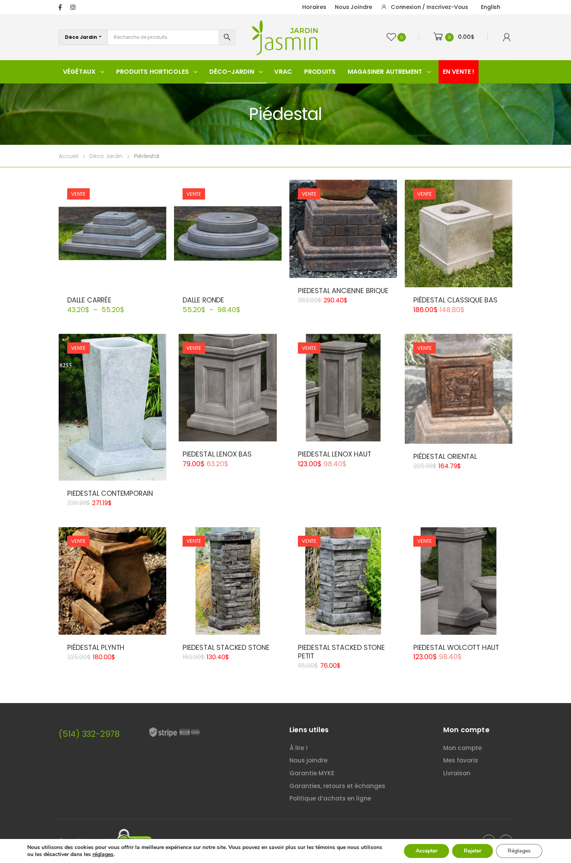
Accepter (426, 850)
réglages (102, 854)
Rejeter (472, 850)
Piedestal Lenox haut (334, 454)
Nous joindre (353, 7)
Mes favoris (460, 760)
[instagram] (72, 7)
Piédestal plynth (95, 647)
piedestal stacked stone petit (341, 652)
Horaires (314, 7)
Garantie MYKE (311, 773)
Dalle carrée (89, 300)
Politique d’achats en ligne (330, 798)
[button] (343, 269)
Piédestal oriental (445, 456)
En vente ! (459, 71)
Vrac (283, 71)
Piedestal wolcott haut (456, 647)
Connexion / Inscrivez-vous (429, 7)
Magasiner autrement (385, 71)
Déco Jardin (106, 156)
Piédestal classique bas (455, 300)
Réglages (519, 850)
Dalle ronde (203, 300)
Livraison (456, 773)
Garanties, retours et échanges (337, 786)
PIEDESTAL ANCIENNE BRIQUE (343, 290)
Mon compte (462, 748)
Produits (320, 71)
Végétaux (79, 71)
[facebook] (60, 7)
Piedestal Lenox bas (217, 454)
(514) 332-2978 (89, 734)
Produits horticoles (152, 71)
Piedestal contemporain (110, 493)
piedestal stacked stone (226, 647)
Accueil (68, 156)
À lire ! (298, 748)
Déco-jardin (231, 71)
